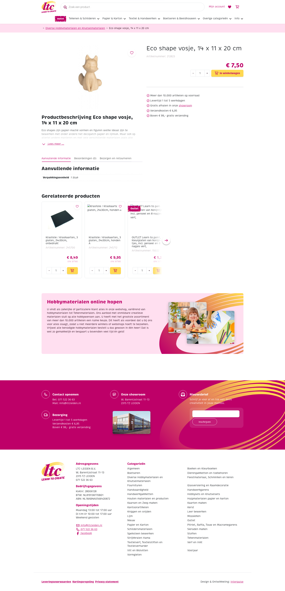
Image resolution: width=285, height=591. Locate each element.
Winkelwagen (237, 7)
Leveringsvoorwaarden (56, 581)
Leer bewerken (196, 511)
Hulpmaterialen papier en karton (208, 498)
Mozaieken (194, 516)
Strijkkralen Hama (138, 537)
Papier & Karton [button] (112, 18)
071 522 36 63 (88, 529)
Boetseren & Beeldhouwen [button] (179, 18)
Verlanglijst (229, 7)
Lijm (130, 516)
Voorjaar (192, 550)
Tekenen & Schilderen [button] (82, 18)
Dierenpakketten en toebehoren (207, 473)
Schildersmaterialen (139, 529)
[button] (166, 240)
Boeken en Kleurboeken (202, 468)
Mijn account (217, 6)
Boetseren (133, 473)
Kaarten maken (197, 502)
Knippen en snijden (139, 511)
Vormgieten (134, 554)
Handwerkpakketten (140, 494)
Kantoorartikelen (138, 507)
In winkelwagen (230, 73)
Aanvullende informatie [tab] (56, 158)
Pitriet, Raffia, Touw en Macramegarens (212, 524)
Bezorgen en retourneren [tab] (115, 158)
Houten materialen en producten (148, 498)
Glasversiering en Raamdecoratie (208, 485)
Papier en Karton (138, 524)
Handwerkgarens (198, 489)
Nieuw (131, 520)
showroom (185, 105)
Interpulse (237, 581)
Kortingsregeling (83, 581)
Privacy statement (107, 581)
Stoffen (192, 533)
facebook (86, 533)
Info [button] (237, 18)
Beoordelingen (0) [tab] (85, 158)
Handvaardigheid (137, 489)
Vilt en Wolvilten (137, 550)
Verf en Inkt (194, 542)
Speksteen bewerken (140, 533)
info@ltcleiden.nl (91, 525)
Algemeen (133, 468)
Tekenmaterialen (197, 537)
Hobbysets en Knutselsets (203, 494)
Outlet (60, 18)
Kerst (190, 507)
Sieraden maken (197, 529)
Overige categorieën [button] (215, 18)
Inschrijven (205, 421)
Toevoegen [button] (72, 270)
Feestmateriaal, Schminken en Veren (210, 477)
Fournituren (134, 485)
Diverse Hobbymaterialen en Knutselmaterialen (75, 28)
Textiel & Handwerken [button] (143, 18)
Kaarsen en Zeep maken (142, 502)
